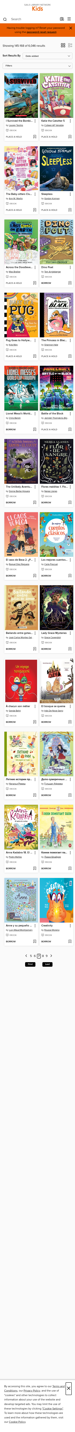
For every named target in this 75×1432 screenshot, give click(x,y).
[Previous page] (26, 956)
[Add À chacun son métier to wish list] (34, 722)
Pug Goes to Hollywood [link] (19, 340)
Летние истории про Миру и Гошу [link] (19, 779)
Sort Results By (12, 55)
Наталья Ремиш (17, 783)
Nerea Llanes (50, 491)
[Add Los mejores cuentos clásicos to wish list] (70, 576)
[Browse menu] (69, 19)
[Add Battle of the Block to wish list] (70, 429)
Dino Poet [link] (47, 267)
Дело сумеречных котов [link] (55, 779)
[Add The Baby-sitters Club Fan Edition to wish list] (34, 210)
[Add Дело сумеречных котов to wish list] (70, 795)
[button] (63, 46)
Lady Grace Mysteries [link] (54, 633)
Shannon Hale (51, 344)
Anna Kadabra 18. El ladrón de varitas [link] (19, 852)
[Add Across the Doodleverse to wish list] (34, 283)
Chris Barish (15, 418)
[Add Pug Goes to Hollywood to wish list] (34, 356)
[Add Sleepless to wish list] (70, 210)
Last (47, 964)
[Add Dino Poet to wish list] (70, 283)
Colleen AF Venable (54, 125)
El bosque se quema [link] (53, 706)
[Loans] (62, 20)
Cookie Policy (17, 1422)
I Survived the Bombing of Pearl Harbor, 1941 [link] (19, 121)
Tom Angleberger (52, 271)
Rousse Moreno (51, 930)
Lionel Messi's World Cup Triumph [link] (19, 413)
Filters (9, 65)
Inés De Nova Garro (53, 710)
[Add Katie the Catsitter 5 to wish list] (70, 137)
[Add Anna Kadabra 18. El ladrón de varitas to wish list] (34, 868)
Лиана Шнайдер (52, 857)
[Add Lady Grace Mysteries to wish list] (70, 649)
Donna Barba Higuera (19, 491)
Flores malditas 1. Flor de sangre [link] (55, 486)
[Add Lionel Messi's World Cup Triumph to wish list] (34, 429)
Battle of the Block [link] (52, 413)
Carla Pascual (51, 564)
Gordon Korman (52, 198)
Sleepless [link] (46, 194)
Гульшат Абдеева (53, 783)
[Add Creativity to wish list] (70, 941)
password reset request (41, 32)
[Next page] (51, 956)
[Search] (5, 19)
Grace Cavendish (52, 637)
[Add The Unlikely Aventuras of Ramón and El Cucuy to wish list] (34, 503)
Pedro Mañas (15, 857)
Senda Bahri (15, 710)
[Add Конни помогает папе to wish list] (70, 868)
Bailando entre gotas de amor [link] (19, 633)
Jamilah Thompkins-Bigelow (57, 418)
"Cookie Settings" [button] (52, 1408)
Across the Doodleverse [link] (19, 267)
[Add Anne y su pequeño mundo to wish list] (34, 941)
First (30, 964)
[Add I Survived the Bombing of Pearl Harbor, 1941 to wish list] (34, 137)
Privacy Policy (32, 1390)
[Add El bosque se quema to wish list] (70, 722)
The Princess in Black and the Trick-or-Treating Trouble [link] (55, 340)
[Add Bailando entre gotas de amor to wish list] (34, 649)
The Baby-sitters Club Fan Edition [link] (19, 194)
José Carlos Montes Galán (21, 637)
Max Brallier (14, 271)
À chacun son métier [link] (18, 706)
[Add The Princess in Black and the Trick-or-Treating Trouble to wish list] (70, 356)
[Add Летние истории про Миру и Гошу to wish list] (34, 795)
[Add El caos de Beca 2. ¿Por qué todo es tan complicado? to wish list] (34, 576)
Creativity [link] (47, 925)
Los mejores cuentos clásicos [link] (55, 560)
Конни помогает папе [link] (54, 852)
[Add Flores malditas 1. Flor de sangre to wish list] (70, 503)
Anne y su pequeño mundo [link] (19, 925)
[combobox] (30, 19)
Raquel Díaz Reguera (19, 564)
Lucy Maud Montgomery (20, 930)
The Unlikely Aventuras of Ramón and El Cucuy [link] (19, 486)
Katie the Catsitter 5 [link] (53, 121)
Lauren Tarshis (16, 125)
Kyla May (13, 344)
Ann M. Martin (16, 198)
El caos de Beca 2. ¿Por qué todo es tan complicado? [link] (19, 560)
